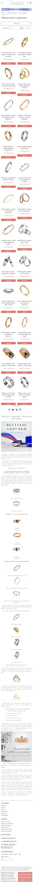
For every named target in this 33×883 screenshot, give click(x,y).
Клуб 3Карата (4, 815)
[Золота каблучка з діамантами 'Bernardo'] (17, 581)
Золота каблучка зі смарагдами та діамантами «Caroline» (8, 54)
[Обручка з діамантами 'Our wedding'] (17, 568)
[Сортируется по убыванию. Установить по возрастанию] (28, 28)
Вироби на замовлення (7, 823)
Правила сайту (5, 811)
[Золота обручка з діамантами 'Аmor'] (16, 630)
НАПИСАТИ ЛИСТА (8, 838)
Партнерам (4, 813)
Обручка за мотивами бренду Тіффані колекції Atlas (8, 395)
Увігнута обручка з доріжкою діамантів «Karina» (24, 86)
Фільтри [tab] (16, 23)
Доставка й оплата (5, 821)
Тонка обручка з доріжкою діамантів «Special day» (24, 54)
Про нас (3, 807)
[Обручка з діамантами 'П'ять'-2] (17, 535)
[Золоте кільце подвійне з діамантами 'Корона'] (16, 746)
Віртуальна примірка (6, 831)
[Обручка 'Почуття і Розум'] (16, 550)
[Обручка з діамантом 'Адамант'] (16, 698)
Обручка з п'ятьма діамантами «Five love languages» (24, 117)
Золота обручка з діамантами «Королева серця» (24, 334)
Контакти (3, 805)
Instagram (6, 856)
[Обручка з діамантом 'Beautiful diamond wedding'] (17, 521)
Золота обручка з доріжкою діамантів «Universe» (8, 211)
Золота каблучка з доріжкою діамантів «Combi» (24, 179)
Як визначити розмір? (6, 829)
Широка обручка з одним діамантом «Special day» (8, 148)
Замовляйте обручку (21, 793)
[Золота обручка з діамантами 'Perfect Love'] (16, 642)
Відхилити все (25, 876)
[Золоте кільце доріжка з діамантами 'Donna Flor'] (16, 594)
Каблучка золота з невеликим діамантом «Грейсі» (8, 242)
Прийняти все (25, 873)
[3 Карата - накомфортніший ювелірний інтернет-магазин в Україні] (16, 2)
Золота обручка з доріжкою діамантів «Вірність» (8, 334)
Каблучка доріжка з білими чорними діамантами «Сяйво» (8, 303)
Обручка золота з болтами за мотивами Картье (24, 395)
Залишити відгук (8, 841)
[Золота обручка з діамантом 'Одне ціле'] (16, 504)
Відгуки (3, 809)
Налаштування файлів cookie (25, 880)
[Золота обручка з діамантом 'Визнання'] (16, 491)
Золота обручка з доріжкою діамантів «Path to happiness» (8, 117)
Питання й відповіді (6, 825)
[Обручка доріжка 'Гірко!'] (16, 617)
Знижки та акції (5, 827)
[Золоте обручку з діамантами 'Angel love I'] (16, 655)
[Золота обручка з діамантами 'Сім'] (16, 679)
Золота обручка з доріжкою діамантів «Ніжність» (24, 303)
